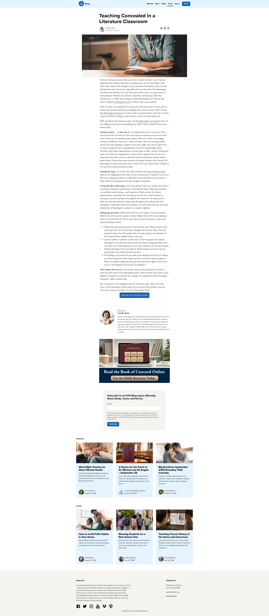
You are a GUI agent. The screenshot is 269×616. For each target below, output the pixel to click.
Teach (170, 3)
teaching (122, 101)
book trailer (156, 171)
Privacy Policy (111, 419)
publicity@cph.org (172, 592)
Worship (150, 3)
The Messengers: (111, 113)
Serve (177, 3)
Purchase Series (134, 295)
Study (164, 3)
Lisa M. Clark (110, 28)
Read (157, 3)
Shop (186, 4)
